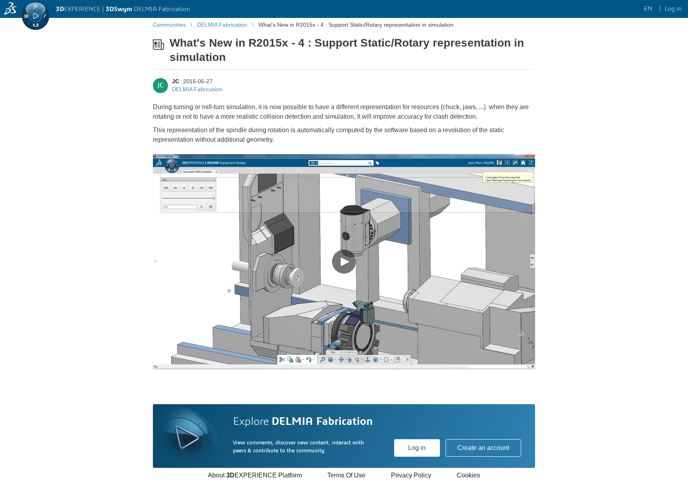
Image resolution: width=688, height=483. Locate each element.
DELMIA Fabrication (197, 89)
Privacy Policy (411, 475)
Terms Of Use (346, 475)
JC (175, 81)
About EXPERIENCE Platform (255, 475)
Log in (417, 447)
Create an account (483, 447)
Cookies (468, 475)
